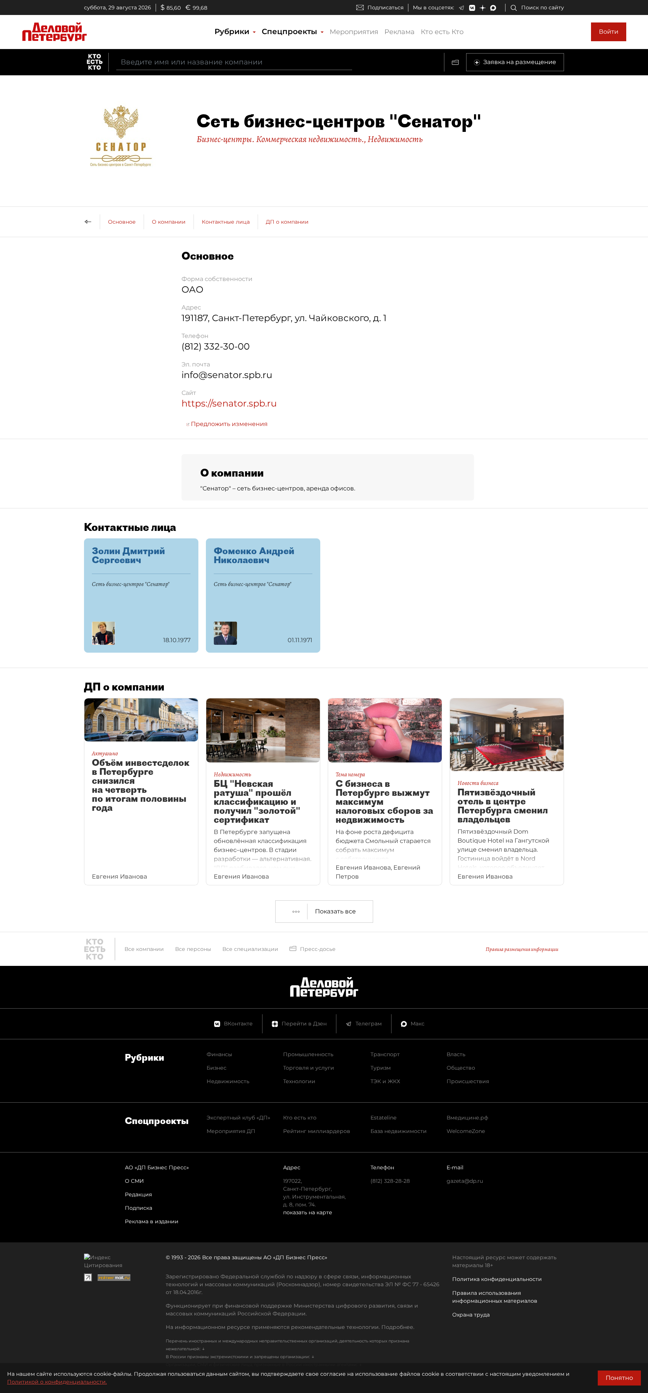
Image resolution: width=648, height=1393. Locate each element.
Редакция (138, 1194)
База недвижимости (398, 1131)
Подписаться (386, 7)
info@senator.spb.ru (227, 374)
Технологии (299, 1081)
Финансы (219, 1054)
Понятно (619, 1377)
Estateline (383, 1117)
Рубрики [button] (233, 31)
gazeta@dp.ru (465, 1181)
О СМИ (134, 1181)
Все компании (144, 949)
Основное (122, 221)
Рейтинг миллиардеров (316, 1131)
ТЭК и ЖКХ (385, 1081)
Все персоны (193, 949)
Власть (456, 1054)
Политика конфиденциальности (497, 1279)
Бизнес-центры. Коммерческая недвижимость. (280, 139)
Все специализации (250, 949)
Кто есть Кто (442, 32)
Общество (461, 1067)
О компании (169, 221)
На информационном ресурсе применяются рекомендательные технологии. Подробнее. (290, 1327)
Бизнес (216, 1067)
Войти (608, 31)
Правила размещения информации (522, 949)
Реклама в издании (151, 1221)
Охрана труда (471, 1314)
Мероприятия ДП (231, 1131)
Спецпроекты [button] (291, 31)
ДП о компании (287, 221)
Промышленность (308, 1054)
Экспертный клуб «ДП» (238, 1117)
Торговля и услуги (308, 1067)
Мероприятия (354, 32)
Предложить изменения (228, 423)
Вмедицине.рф (467, 1117)
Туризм (380, 1067)
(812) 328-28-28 (390, 1181)
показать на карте (307, 1212)
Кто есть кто (299, 1117)
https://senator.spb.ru (229, 403)
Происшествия (468, 1081)
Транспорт (385, 1054)
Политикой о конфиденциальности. (57, 1381)
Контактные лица (226, 221)
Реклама (399, 32)
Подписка (138, 1208)
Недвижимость (395, 139)
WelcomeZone (466, 1131)
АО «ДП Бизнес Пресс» (157, 1167)
